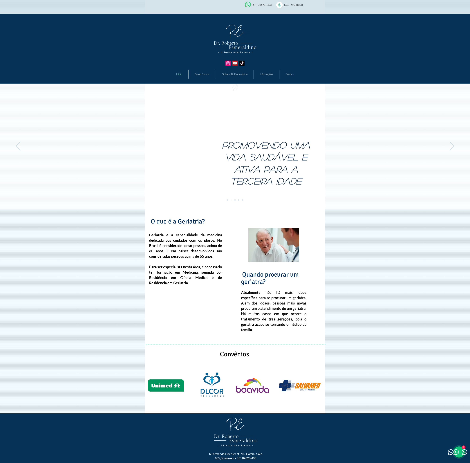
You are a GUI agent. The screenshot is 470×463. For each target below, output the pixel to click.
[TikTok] (242, 63)
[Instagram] (228, 63)
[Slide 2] (231, 200)
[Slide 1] (227, 200)
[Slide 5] (242, 200)
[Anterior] (18, 146)
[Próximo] (452, 146)
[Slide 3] (235, 200)
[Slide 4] (238, 200)
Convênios (234, 354)
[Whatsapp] (248, 4)
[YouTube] (235, 63)
